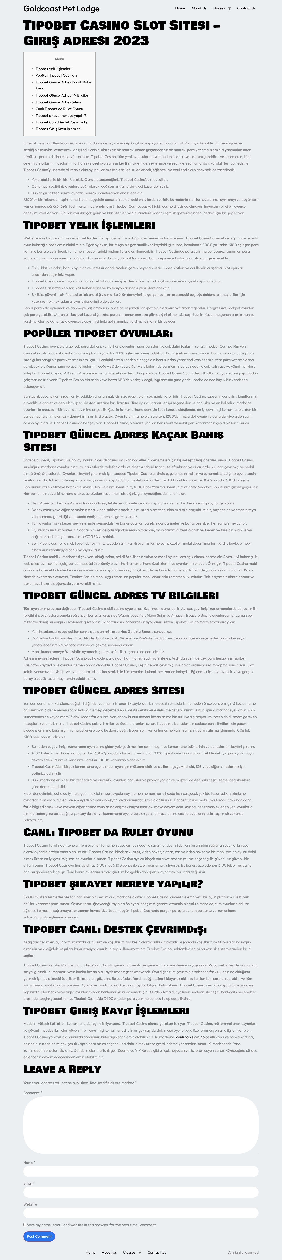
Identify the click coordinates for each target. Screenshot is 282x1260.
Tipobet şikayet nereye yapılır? (61, 115)
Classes (219, 8)
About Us (198, 8)
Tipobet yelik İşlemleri (53, 68)
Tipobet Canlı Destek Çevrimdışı (62, 122)
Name (29, 1162)
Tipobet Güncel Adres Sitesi (58, 102)
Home (180, 8)
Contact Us (246, 8)
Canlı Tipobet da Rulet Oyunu (59, 108)
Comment (32, 1092)
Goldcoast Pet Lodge (61, 8)
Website (30, 1204)
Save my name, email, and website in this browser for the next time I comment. (92, 1224)
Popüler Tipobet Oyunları (56, 75)
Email (29, 1183)
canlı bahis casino (190, 1037)
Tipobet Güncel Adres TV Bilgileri (62, 95)
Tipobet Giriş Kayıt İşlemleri (58, 128)
